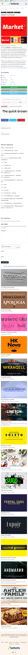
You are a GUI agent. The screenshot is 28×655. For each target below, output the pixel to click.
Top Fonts (17, 644)
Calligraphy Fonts (4, 423)
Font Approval (24, 642)
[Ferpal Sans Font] (14, 503)
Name (2, 251)
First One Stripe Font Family (8, 580)
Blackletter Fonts (4, 311)
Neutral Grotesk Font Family (8, 557)
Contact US (11, 644)
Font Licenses (16, 642)
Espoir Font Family (6, 535)
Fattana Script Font (5, 134)
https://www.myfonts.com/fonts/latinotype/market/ (15, 67)
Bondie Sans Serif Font (6, 128)
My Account (14, 0)
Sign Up (7, 0)
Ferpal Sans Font (5, 512)
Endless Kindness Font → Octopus (11, 150)
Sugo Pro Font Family (6, 490)
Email (2, 256)
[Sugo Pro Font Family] (14, 480)
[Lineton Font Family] (14, 412)
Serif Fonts (10, 311)
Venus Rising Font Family (7, 399)
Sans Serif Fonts (16, 8)
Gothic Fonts (17, 605)
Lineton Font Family (6, 422)
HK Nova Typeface (6, 354)
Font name (6, 190)
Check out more (14, 90)
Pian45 (2, 147)
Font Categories (8, 8)
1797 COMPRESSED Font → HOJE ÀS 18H (12, 195)
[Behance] (13, 652)
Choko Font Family (6, 626)
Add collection (14, 93)
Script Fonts (19, 469)
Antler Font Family (6, 603)
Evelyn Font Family (6, 468)
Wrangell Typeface (6, 377)
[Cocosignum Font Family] (14, 277)
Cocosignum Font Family (7, 287)
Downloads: (5, 79)
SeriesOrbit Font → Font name (10, 193)
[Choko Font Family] (14, 616)
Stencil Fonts (13, 583)
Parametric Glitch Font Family (9, 332)
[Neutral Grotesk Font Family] (14, 547)
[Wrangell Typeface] (14, 367)
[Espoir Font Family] (14, 525)
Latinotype (12, 82)
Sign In (2, 0)
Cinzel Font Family (6, 310)
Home (3, 8)
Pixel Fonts (9, 334)
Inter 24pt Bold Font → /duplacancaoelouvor (13, 203)
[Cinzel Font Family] (14, 300)
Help (5, 184)
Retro (6, 162)
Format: (4, 77)
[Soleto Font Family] (14, 435)
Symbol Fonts (15, 628)
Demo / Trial (13, 84)
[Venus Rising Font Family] (14, 389)
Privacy (6, 642)
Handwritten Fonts (13, 423)
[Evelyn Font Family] (14, 458)
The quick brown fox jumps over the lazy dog (14, 111)
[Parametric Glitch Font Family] (14, 322)
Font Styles (9, 628)
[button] (26, 4)
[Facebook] (15, 652)
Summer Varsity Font (9, 147)
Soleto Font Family (6, 445)
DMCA (10, 642)
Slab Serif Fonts (7, 425)
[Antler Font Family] (14, 594)
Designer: (4, 82)
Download (14, 87)
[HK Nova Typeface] (14, 345)
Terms (2, 642)
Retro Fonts (9, 289)
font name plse (8, 165)
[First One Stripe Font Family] (14, 570)
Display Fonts (3, 12)
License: (4, 84)
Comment (3, 230)
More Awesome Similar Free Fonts (15, 266)
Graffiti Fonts (17, 581)
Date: (3, 75)
